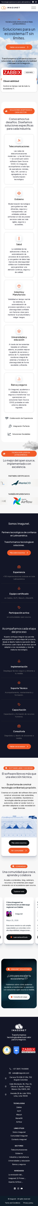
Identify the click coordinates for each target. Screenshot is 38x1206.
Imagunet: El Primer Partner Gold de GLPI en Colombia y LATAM (18, 1178)
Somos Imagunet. (19, 523)
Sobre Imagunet (19, 1132)
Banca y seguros (19, 1164)
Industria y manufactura (19, 1157)
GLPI (19, 1111)
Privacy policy (28, 1203)
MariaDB (19, 1118)
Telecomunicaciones (19, 1150)
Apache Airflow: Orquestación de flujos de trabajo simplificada (18, 1182)
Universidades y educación (19, 1161)
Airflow (19, 1122)
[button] (1, 79)
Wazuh (19, 1115)
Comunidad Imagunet (19, 1136)
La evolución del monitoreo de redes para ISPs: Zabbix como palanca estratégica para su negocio (18, 1175)
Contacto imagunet (19, 1139)
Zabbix (19, 1107)
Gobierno (19, 1153)
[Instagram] (36, 2)
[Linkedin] (33, 2)
